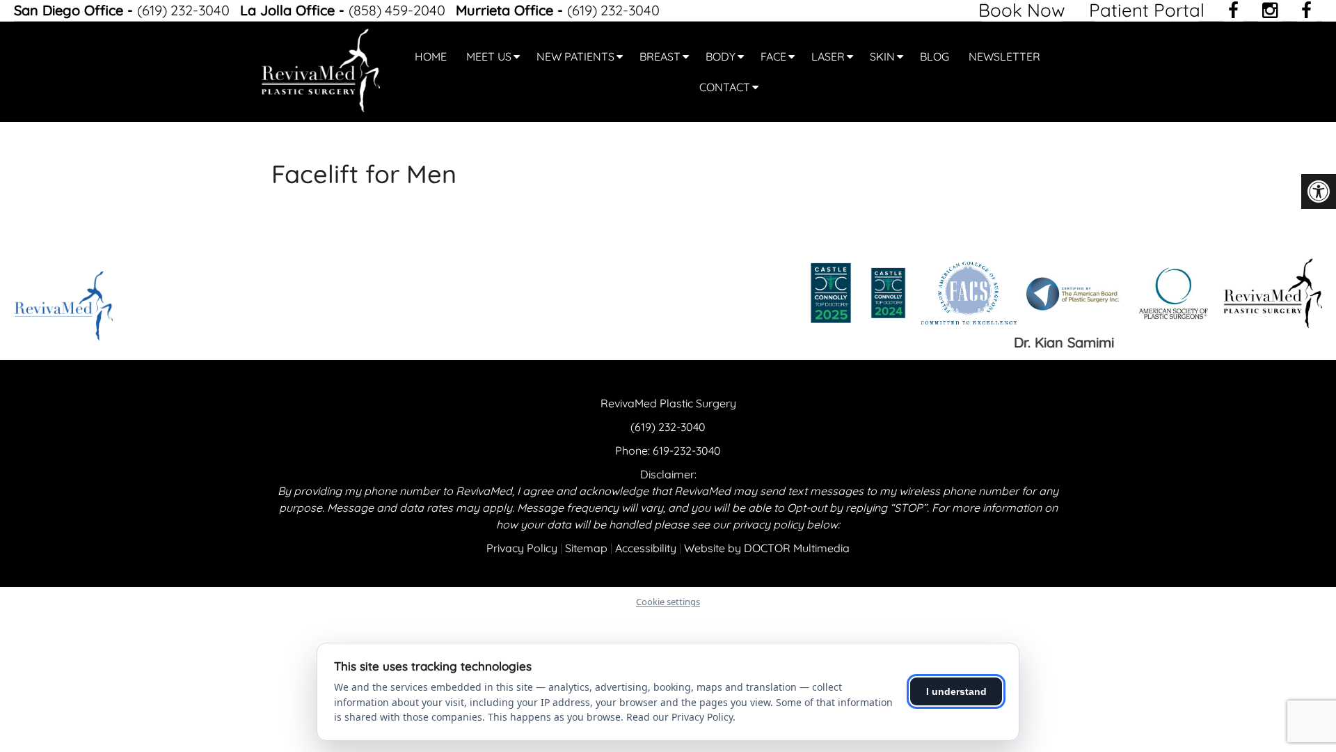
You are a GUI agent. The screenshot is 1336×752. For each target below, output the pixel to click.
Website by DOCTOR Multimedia (767, 548)
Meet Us (488, 56)
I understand (956, 691)
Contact (724, 87)
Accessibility (645, 548)
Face (773, 56)
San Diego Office (70, 10)
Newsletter (1004, 56)
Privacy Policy (521, 548)
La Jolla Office (289, 10)
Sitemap (586, 548)
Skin (882, 56)
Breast (660, 56)
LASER (828, 56)
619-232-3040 (687, 450)
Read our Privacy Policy (679, 716)
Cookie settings (668, 601)
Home (431, 56)
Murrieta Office (506, 10)
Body (720, 56)
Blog (934, 56)
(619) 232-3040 (185, 10)
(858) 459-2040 (399, 10)
